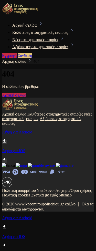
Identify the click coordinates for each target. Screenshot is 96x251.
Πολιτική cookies (16, 195)
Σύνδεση (25, 55)
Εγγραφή (9, 55)
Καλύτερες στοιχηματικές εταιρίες (40, 32)
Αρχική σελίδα (25, 25)
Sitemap (65, 195)
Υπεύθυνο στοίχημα (53, 190)
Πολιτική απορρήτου (19, 190)
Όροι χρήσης (81, 190)
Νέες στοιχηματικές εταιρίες (35, 39)
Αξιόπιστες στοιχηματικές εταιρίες (40, 47)
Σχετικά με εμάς (44, 195)
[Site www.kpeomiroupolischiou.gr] (20, 14)
